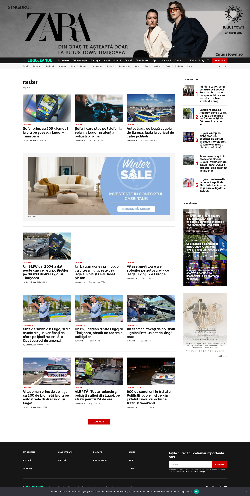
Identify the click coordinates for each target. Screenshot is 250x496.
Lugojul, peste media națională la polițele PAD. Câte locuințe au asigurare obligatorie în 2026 (213, 185)
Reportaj (37, 66)
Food (147, 66)
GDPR (184, 471)
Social (132, 452)
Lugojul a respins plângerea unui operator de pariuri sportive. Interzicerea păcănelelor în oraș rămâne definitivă (213, 140)
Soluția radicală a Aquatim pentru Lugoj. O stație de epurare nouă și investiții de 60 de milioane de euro (213, 117)
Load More (99, 422)
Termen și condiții (197, 471)
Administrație (193, 264)
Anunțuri (84, 66)
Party (189, 66)
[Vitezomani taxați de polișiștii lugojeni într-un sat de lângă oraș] (151, 308)
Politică (27, 460)
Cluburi (157, 66)
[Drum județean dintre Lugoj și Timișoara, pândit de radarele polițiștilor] (99, 308)
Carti (168, 66)
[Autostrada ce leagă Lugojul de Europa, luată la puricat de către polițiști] (151, 108)
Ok (196, 491)
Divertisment (100, 460)
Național (62, 66)
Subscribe (219, 464)
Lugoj (142, 388)
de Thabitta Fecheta (195, 256)
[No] (246, 491)
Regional (50, 66)
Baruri (137, 66)
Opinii (25, 66)
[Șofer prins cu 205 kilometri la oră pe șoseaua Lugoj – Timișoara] (47, 108)
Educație (191, 212)
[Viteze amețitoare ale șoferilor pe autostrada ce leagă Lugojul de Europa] (151, 246)
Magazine (97, 66)
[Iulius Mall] (125, 28)
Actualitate (29, 124)
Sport (132, 460)
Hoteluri (110, 66)
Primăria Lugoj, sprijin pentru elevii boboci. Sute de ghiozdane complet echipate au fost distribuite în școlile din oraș (213, 94)
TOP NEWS (219, 60)
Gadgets (179, 66)
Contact (133, 468)
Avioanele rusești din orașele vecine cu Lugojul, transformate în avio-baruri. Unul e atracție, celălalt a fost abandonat (213, 163)
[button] (24, 60)
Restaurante (124, 66)
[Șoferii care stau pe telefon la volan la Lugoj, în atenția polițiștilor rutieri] (99, 108)
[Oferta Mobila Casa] (99, 186)
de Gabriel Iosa (192, 231)
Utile (73, 66)
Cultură (62, 460)
